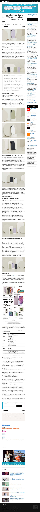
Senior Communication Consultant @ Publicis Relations (32, 64)
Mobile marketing (32, 157)
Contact (14, 506)
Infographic (19, 439)
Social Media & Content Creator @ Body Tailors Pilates (32, 46)
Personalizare (7, 440)
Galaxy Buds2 (5, 428)
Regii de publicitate (34, 164)
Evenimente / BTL (35, 153)
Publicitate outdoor (29, 164)
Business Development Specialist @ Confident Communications (32, 28)
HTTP (14, 439)
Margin (23, 439)
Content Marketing (29, 152)
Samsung (11, 99)
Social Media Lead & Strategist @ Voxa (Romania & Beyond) (32, 83)
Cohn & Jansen (33, 140)
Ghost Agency (33, 108)
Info (4, 407)
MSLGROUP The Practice (17, 24)
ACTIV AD (32, 133)
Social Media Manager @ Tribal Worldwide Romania (31, 54)
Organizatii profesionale (33, 131)
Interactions (32, 137)
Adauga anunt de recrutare (32, 102)
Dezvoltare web (34, 152)
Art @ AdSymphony (30, 98)
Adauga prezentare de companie (33, 146)
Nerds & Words (33, 119)
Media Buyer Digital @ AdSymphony (30, 91)
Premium (10, 440)
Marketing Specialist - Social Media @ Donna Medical (32, 24)
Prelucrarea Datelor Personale (17, 508)
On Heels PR (32, 127)
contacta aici (20, 419)
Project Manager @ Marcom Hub (32, 32)
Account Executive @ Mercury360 (32, 74)
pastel (31, 122)
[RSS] (23, 26)
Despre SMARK (4, 506)
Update (12, 24)
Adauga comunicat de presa (33, 15)
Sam (7, 326)
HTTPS (16, 439)
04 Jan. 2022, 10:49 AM (6, 24)
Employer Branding (29, 125)
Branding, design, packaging (30, 148)
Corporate (4, 434)
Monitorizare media (29, 158)
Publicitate (31, 109)
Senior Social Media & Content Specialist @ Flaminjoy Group (31, 36)
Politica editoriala (4, 507)
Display (9, 439)
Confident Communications (33, 112)
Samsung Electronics (6, 425)
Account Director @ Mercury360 (32, 66)
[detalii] (36, 26)
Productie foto (33, 159)
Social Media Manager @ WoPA (32, 42)
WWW (17, 440)
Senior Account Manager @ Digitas (33, 38)
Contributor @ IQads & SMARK (7, 509)
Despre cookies (15, 510)
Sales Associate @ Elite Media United (31, 78)
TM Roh (4, 431)
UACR (31, 130)
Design (6, 439)
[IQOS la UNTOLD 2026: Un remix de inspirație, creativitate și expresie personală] (13, 457)
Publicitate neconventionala (30, 163)
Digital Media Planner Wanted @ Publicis (32, 59)
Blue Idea (36, 504)
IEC (13, 428)
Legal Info (14, 507)
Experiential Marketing (33, 124)
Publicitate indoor (33, 162)
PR (30, 114)
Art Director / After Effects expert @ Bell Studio (32, 50)
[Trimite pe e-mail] (24, 26)
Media (3, 440)
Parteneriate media (5, 508)
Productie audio (29, 159)
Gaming (34, 154)
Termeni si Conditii (16, 509)
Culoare (3, 439)
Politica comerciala (5, 510)
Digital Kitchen (33, 115)
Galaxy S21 (14, 275)
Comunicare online (32, 116)
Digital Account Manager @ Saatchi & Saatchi (31, 95)
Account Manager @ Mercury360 (32, 70)
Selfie (13, 440)
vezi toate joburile (32, 100)
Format (11, 439)
